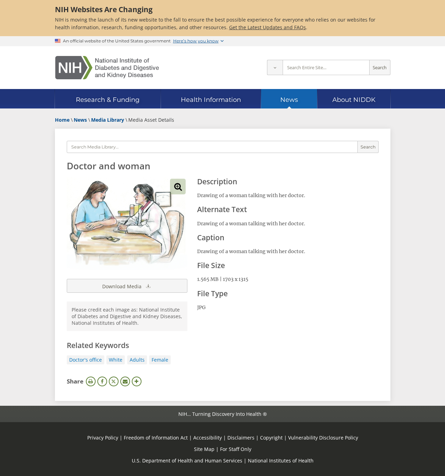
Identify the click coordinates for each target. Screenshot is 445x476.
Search (380, 68)
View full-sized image (178, 186)
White (115, 359)
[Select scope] (275, 67)
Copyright (271, 437)
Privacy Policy (102, 437)
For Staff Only (235, 449)
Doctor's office (85, 359)
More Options (136, 381)
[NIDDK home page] (107, 67)
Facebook (102, 381)
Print (91, 381)
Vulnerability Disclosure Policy (323, 437)
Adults (137, 359)
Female (160, 359)
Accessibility (207, 437)
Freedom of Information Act (156, 437)
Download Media (122, 286)
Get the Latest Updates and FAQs (267, 27)
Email (125, 381)
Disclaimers (240, 437)
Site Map (204, 449)
